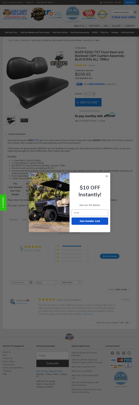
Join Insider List (90, 221)
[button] (3, 202)
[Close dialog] (106, 176)
